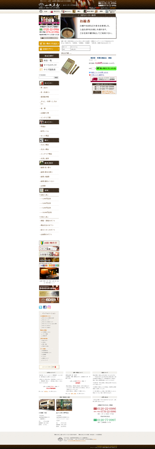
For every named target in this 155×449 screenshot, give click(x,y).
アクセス (44, 356)
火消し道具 (45, 158)
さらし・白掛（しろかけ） (49, 102)
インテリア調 (45, 117)
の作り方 (46, 325)
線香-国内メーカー (47, 181)
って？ (45, 319)
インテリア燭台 (46, 154)
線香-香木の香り (47, 172)
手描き (43, 126)
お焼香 (43, 186)
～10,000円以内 (46, 212)
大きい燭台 (45, 149)
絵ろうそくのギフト (48, 230)
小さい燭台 (45, 145)
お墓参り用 (45, 113)
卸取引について (45, 358)
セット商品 (45, 136)
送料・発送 (44, 344)
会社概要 (44, 354)
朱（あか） (45, 87)
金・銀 (43, 108)
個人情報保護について (46, 352)
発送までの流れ (45, 346)
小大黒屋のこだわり (46, 332)
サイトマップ (45, 360)
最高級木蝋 (45, 97)
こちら (94, 439)
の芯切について (47, 321)
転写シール (45, 131)
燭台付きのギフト (47, 225)
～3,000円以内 (46, 203)
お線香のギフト (46, 234)
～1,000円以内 (46, 198)
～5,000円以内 (46, 208)
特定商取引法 (45, 350)
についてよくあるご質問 (49, 323)
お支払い (44, 342)
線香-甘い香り (46, 167)
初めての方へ (45, 340)
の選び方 (46, 327)
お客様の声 (44, 335)
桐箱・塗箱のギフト (48, 221)
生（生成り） (45, 92)
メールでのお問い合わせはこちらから (77, 440)
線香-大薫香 (45, 177)
